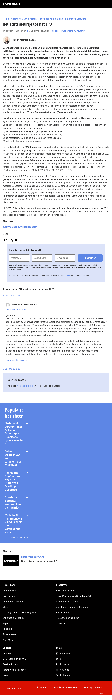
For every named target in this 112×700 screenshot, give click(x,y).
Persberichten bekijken (67, 618)
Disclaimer (41, 687)
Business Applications (51, 18)
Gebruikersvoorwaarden (65, 687)
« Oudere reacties (11, 295)
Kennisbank (9, 596)
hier (68, 276)
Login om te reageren (17, 360)
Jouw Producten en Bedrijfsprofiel (73, 596)
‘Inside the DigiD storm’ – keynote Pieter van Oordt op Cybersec (14, 481)
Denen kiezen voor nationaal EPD (39, 561)
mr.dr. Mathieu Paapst (24, 40)
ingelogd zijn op (24, 386)
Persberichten (63, 612)
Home (6, 18)
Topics (6, 623)
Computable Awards (13, 601)
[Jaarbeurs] (94, 696)
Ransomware (9, 634)
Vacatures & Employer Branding (72, 607)
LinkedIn (64, 664)
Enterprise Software (75, 18)
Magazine (8, 607)
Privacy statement (93, 687)
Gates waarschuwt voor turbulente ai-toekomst (13, 458)
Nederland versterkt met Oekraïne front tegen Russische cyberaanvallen (14, 433)
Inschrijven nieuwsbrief (14, 669)
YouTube (64, 669)
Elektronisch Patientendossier (20, 227)
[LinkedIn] (11, 240)
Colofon (7, 653)
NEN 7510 (8, 639)
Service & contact (12, 664)
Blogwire (60, 623)
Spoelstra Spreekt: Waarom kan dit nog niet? (13, 502)
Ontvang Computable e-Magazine (20, 612)
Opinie (55, 31)
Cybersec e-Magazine (14, 618)
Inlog (5, 675)
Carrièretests (9, 590)
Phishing (7, 629)
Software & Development (24, 18)
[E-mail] (5, 240)
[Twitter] (16, 240)
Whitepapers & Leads (67, 601)
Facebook (65, 653)
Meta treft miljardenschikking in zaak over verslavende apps (13, 524)
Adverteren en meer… (66, 590)
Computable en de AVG (14, 659)
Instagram (65, 675)
